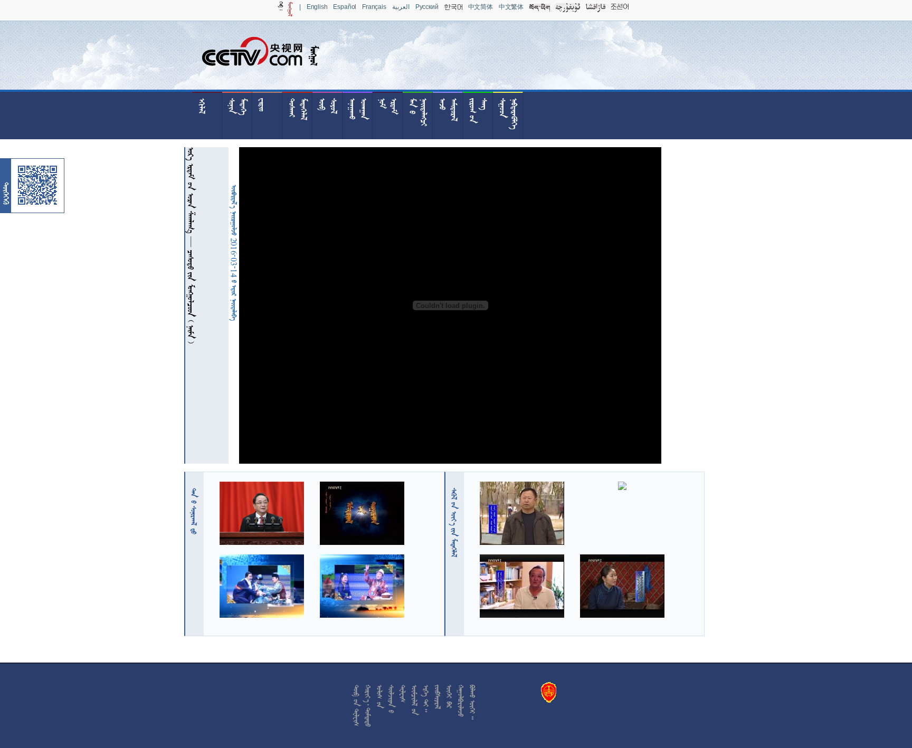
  (194, 511)
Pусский (427, 7)
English (317, 7)
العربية (401, 7)
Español (344, 7)
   (454, 522)
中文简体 (480, 7)
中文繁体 (511, 7)
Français (374, 7)
